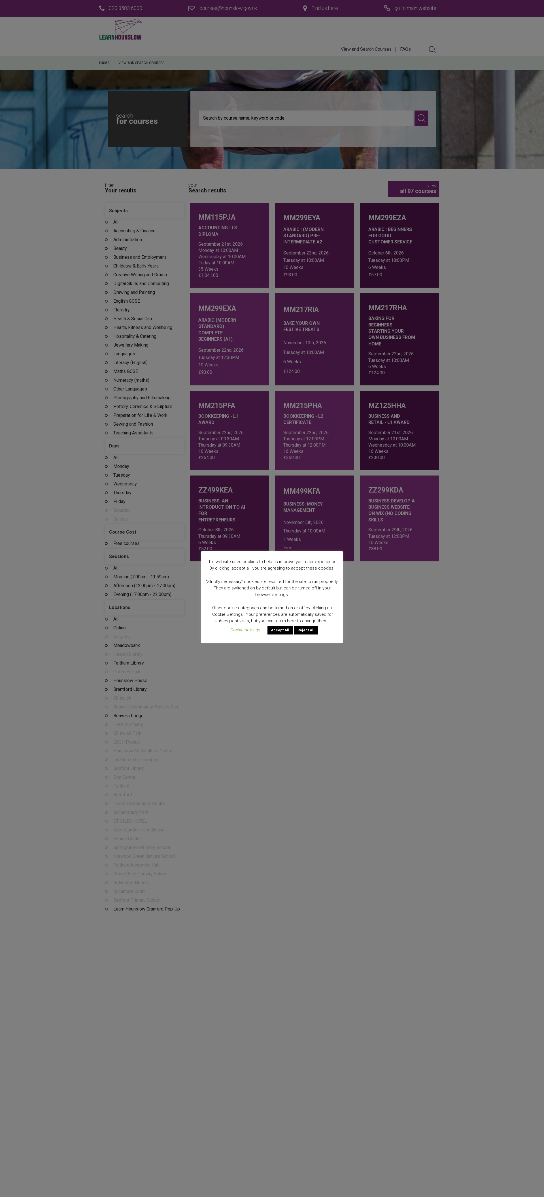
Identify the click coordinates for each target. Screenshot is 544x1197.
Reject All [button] (306, 630)
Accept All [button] (280, 630)
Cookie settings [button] (245, 630)
